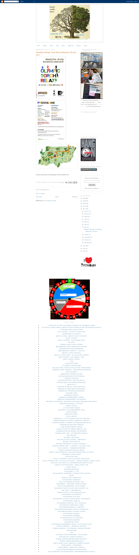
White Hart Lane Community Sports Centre (72, 543)
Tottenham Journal (71, 513)
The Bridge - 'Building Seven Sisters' (71, 484)
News (38, 45)
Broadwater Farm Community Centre (71, 346)
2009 (84, 201)
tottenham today (71, 522)
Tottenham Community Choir (71, 505)
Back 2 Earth (71, 338)
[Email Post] (66, 182)
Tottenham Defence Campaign (71, 507)
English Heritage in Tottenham (72, 376)
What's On (70, 45)
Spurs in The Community (72, 477)
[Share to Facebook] (74, 182)
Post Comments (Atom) (49, 200)
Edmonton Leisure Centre (71, 374)
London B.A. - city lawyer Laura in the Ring (71, 418)
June (85, 224)
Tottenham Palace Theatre (71, 518)
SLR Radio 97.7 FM (72, 471)
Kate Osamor (71, 412)
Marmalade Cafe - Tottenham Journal (71, 433)
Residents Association (71, 454)
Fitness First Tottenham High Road (71, 382)
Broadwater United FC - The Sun (72, 351)
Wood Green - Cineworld (71, 545)
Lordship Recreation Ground (72, 425)
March (86, 216)
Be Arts (71, 342)
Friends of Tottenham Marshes (71, 391)
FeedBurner (95, 188)
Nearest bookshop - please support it (71, 444)
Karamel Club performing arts (71, 410)
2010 (84, 203)
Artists (85, 45)
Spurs (71, 475)
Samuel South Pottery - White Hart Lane (71, 465)
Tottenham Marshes (71, 515)
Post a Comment (40, 193)
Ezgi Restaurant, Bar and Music (71, 380)
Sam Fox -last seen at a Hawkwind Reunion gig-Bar (71, 463)
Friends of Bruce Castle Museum (71, 387)
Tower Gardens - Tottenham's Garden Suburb (71, 528)
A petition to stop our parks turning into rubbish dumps (71, 325)
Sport (63, 45)
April (86, 219)
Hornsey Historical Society (71, 403)
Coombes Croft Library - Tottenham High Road (71, 370)
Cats (71, 361)
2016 (84, 251)
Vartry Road (71, 530)
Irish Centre (71, 406)
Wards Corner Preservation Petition (71, 539)
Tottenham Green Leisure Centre (72, 511)
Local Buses (71, 416)
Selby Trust (71, 467)
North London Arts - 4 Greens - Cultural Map (71, 446)
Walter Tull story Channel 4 (71, 537)
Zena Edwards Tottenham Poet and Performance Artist (71, 551)
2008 (84, 198)
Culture (45, 45)
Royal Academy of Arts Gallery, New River (72, 458)
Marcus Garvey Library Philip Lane (71, 429)
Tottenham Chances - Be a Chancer (71, 503)
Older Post (75, 197)
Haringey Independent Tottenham (71, 399)
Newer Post (39, 197)
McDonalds (71, 435)
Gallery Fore (71, 393)
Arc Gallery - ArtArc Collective (71, 332)
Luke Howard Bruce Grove (71, 427)
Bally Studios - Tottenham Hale (71, 340)
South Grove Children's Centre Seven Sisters (71, 473)
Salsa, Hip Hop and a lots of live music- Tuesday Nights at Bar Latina (71, 461)
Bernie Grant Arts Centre (71, 344)
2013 (84, 246)
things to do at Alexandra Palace (71, 492)
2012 (84, 209)
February (87, 214)
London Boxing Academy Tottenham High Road (71, 422)
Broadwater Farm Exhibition (72, 348)
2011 (84, 206)
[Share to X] (73, 182)
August (86, 234)
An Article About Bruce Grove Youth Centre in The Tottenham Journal (71, 327)
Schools (78, 45)
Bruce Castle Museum (71, 353)
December (87, 242)
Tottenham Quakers (71, 520)
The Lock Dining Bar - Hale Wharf (71, 486)
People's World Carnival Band (71, 450)
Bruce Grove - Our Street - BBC (71, 357)
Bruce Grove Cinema (71, 359)
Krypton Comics (71, 414)
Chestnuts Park (71, 363)
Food (51, 45)
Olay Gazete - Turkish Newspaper (71, 448)
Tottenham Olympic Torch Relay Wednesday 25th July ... (93, 230)
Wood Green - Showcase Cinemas (71, 547)
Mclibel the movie (71, 437)
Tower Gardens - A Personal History (71, 526)
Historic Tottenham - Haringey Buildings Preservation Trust (71, 401)
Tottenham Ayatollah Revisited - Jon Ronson (71, 499)
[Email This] (69, 182)
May (85, 222)
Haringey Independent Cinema (71, 397)
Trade (57, 45)
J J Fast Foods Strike (71, 408)
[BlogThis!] (71, 182)
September (87, 237)
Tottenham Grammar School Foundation (72, 509)
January (86, 211)
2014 (84, 248)
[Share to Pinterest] (76, 182)
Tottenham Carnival (71, 501)
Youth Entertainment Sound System (72, 549)
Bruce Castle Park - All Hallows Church (72, 355)
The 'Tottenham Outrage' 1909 (71, 482)
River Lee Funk (71, 456)
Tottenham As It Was (71, 496)
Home (57, 197)
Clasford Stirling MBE (71, 365)
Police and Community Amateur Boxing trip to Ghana (71, 452)
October (86, 240)
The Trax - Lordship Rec (71, 490)
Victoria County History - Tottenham (71, 534)
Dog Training (71, 372)
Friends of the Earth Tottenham (71, 389)
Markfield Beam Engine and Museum (71, 431)
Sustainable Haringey (71, 480)
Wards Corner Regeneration (72, 541)
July (85, 227)
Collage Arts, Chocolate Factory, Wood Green (71, 368)
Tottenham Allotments (72, 494)
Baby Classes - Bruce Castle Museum (71, 336)
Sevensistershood (71, 469)
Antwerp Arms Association (71, 329)
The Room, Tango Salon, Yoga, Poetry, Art (71, 488)
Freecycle (71, 384)
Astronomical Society (71, 334)
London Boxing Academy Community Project (71, 420)
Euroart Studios (71, 378)
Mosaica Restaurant (71, 441)
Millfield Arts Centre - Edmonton (71, 439)
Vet (71, 532)
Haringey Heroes (72, 395)
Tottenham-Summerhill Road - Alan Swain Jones (71, 524)
